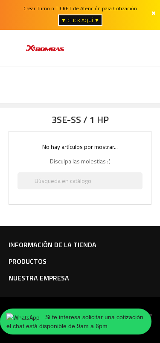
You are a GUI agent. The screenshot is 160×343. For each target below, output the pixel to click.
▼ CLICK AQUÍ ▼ (80, 20)
